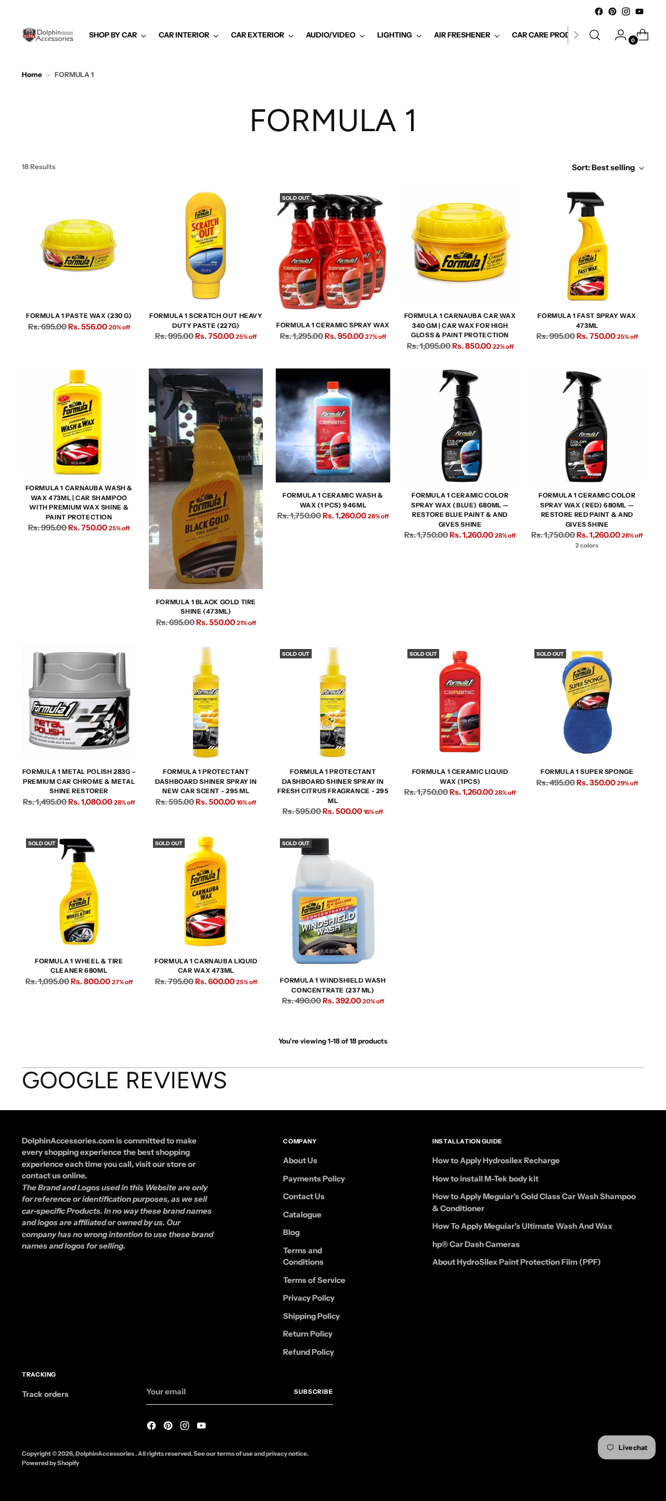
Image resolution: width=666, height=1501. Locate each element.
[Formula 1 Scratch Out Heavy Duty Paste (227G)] (206, 246)
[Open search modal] (594, 34)
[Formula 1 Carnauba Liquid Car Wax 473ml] (206, 891)
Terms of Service (314, 1280)
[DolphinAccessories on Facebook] (599, 11)
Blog (291, 1232)
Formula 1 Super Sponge (587, 771)
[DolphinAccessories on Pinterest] (612, 11)
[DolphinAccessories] (48, 35)
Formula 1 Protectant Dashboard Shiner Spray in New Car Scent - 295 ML (206, 781)
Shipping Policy (311, 1316)
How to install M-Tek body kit (485, 1179)
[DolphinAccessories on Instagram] (626, 11)
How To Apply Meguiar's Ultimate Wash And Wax (522, 1226)
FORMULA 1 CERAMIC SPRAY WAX (333, 325)
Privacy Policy (309, 1298)
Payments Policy (314, 1179)
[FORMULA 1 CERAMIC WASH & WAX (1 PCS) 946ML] (333, 425)
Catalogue (302, 1214)
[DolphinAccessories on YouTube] (639, 11)
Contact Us (304, 1196)
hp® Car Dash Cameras (476, 1244)
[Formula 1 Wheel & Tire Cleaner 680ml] (79, 891)
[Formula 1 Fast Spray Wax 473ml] (587, 246)
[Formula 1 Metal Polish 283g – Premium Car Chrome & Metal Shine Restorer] (79, 702)
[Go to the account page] (616, 34)
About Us (300, 1160)
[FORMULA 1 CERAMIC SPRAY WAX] (333, 250)
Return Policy (307, 1334)
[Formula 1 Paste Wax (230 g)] (79, 246)
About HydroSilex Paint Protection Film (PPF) (516, 1262)
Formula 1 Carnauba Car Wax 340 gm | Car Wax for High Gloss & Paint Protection (460, 325)
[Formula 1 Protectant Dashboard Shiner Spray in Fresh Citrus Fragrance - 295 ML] (333, 702)
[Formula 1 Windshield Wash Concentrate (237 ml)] (333, 901)
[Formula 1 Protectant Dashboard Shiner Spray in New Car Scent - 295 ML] (206, 702)
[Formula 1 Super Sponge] (587, 702)
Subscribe (313, 1391)
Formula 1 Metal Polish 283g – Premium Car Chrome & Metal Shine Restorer (79, 781)
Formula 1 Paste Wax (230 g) (79, 316)
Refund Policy (308, 1352)
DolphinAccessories (105, 1453)
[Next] (576, 35)
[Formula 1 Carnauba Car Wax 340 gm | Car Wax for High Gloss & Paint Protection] (460, 246)
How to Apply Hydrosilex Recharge (496, 1160)
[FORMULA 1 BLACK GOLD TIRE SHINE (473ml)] (206, 478)
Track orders (45, 1394)
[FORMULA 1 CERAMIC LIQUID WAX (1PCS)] (460, 702)
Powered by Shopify (50, 1463)
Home (32, 74)
